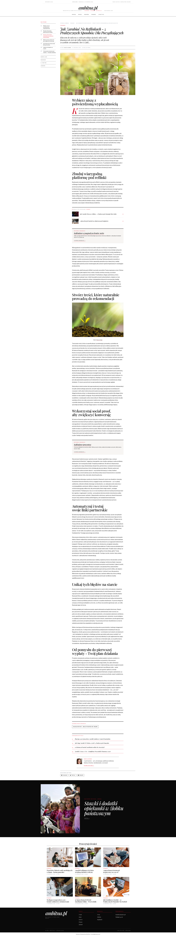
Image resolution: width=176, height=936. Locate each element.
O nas (98, 914)
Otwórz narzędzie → (79, 240)
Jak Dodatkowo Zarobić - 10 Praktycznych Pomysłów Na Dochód (115, 901)
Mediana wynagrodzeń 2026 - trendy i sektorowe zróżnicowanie (58, 901)
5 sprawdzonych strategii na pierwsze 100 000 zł (111, 871)
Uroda (74, 14)
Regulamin (99, 919)
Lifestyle (101, 14)
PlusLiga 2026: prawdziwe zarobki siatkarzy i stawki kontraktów (92, 739)
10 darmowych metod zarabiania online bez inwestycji (89, 747)
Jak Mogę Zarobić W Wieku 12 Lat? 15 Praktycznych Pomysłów (92, 743)
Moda (80, 14)
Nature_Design (99, 339)
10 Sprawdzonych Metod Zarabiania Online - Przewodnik (85, 901)
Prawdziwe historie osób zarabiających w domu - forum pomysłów (59, 871)
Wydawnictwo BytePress (85, 934)
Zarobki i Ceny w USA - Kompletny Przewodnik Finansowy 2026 (93, 751)
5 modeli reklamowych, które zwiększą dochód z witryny (84, 871)
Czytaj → (86, 818)
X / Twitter (43, 62)
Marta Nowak (67, 47)
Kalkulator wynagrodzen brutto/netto (89, 233)
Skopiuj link (44, 56)
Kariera (86, 14)
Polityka (99, 917)
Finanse (93, 14)
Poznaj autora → (89, 765)
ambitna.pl (88, 7)
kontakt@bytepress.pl (121, 914)
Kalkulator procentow (82, 444)
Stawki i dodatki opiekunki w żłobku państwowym (103, 808)
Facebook (43, 59)
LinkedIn (43, 65)
